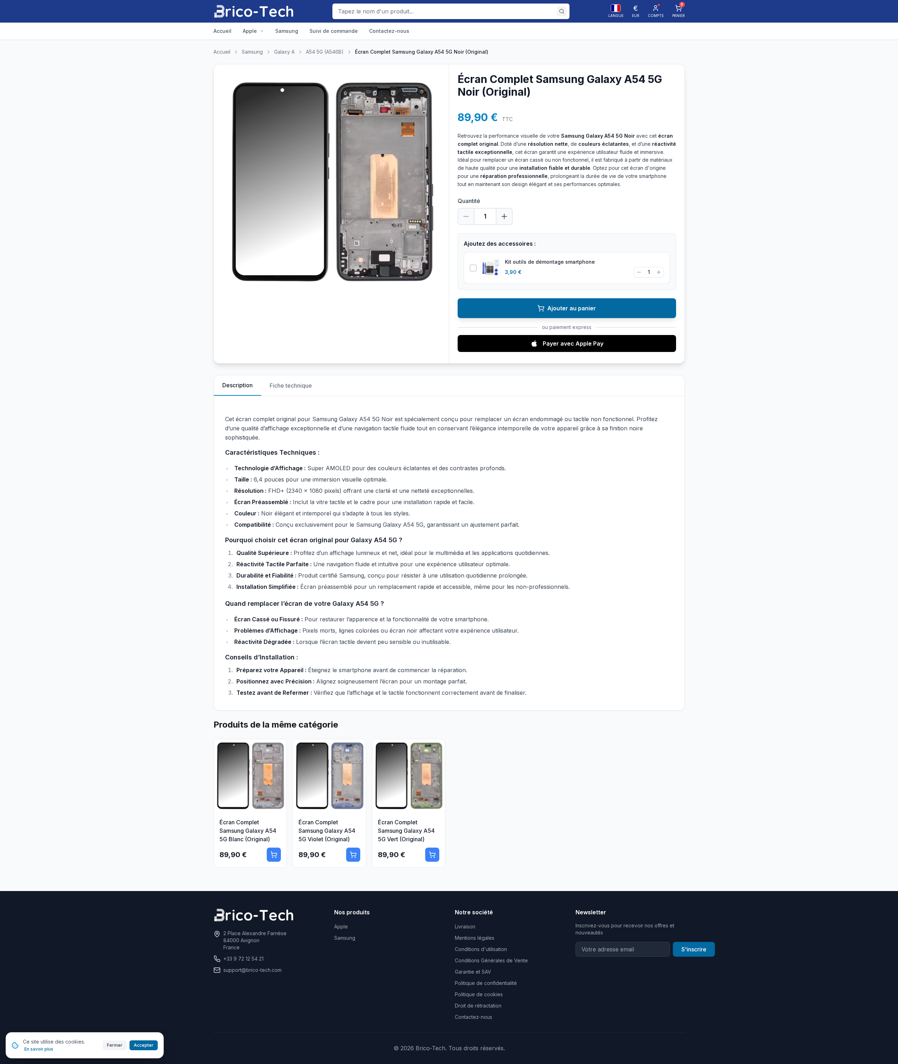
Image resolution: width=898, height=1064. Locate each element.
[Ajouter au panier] (274, 855)
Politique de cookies (479, 994)
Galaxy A (284, 52)
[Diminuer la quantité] (466, 216)
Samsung (252, 52)
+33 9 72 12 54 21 (243, 959)
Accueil (221, 52)
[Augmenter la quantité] (504, 216)
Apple (341, 926)
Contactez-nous (473, 1017)
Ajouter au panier (571, 308)
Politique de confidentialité (486, 983)
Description (237, 385)
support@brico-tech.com (252, 970)
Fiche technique (291, 385)
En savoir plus (38, 1049)
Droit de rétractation (478, 1006)
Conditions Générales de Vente (491, 960)
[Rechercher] (562, 11)
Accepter (143, 1045)
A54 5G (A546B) (325, 52)
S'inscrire (693, 949)
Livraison (465, 926)
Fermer (114, 1045)
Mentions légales (474, 938)
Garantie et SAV (473, 972)
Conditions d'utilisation (481, 949)
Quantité (469, 200)
